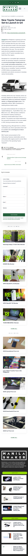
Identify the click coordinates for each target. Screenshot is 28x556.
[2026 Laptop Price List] (14, 383)
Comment (5, 186)
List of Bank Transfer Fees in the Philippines (12, 371)
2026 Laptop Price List (9, 391)
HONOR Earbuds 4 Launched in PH (18, 497)
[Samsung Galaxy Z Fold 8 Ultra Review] (14, 236)
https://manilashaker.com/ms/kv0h (16, 32)
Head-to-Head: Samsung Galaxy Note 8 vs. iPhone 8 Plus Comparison (18, 548)
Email (4, 202)
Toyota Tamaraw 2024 (6, 149)
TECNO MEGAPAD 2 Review (11, 323)
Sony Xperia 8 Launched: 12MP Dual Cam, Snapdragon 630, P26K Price (18, 536)
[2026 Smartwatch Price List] (14, 403)
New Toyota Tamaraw (8, 147)
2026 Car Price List (8, 431)
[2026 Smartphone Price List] (14, 343)
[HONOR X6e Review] (14, 256)
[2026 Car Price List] (14, 422)
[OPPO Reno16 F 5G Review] (14, 295)
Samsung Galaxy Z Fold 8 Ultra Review (14, 244)
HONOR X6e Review (8, 264)
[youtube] (18, 3)
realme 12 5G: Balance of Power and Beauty (18, 478)
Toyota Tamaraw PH (16, 149)
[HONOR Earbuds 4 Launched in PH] (7, 498)
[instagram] (15, 3)
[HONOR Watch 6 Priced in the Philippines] (7, 489)
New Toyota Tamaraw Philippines (8, 148)
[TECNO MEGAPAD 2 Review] (14, 314)
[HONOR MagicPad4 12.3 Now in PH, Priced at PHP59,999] (7, 509)
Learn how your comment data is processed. (13, 218)
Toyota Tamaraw (20, 148)
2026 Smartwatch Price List (11, 411)
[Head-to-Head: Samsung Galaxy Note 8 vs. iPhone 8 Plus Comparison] (7, 549)
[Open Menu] (20, 8)
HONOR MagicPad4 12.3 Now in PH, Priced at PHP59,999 (18, 508)
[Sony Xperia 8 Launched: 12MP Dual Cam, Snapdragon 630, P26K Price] (7, 537)
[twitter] (13, 3)
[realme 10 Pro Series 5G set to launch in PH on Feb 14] (7, 525)
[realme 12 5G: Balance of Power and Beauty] (7, 479)
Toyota (3, 39)
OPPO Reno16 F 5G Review (10, 303)
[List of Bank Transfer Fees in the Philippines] (14, 362)
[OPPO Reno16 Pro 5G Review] (14, 275)
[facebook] (10, 3)
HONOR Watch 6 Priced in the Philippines (17, 488)
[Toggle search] (25, 9)
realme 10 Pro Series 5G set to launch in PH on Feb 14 (18, 524)
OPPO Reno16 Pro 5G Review (11, 283)
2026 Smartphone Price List (11, 351)
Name (4, 196)
